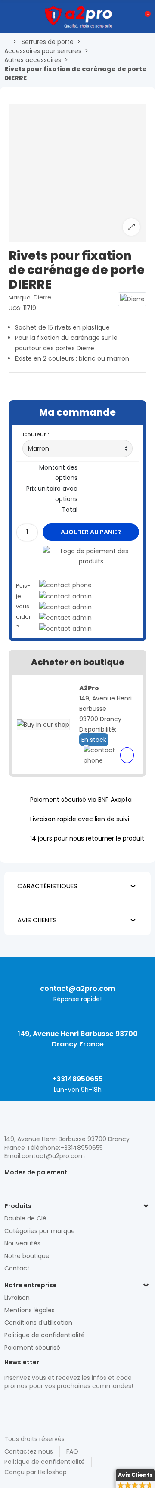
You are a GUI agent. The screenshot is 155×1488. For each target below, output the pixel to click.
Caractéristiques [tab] (47, 885)
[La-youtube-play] (69, 1404)
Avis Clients (135, 1475)
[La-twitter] (8, 1404)
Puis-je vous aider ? (23, 606)
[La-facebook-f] (54, 1404)
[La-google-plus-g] (38, 1404)
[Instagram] (23, 1404)
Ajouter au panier (91, 532)
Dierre (42, 297)
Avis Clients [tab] (37, 920)
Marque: (20, 297)
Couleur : (35, 434)
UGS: (15, 308)
